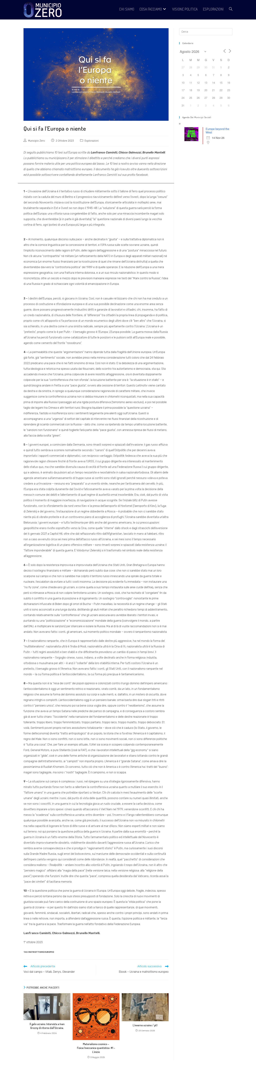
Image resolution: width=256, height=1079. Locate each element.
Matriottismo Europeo (41, 952)
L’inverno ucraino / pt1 (145, 1025)
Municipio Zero (36, 140)
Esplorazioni (92, 140)
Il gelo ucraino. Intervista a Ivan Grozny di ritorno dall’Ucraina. (47, 1026)
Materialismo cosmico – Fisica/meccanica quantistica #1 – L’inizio (96, 1048)
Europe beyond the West (217, 130)
